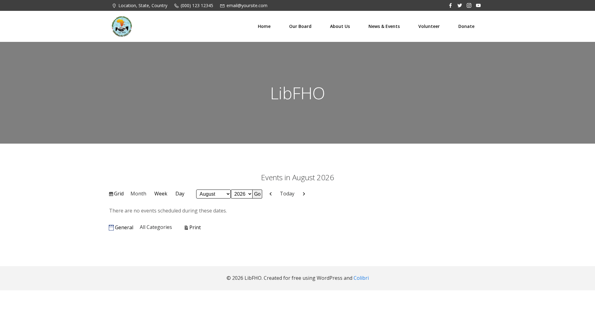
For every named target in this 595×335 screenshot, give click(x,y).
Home (264, 26)
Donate (466, 26)
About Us (340, 26)
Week (160, 193)
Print (196, 227)
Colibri (361, 278)
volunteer (429, 26)
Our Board (300, 26)
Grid (119, 194)
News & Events (384, 26)
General (124, 227)
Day (179, 193)
